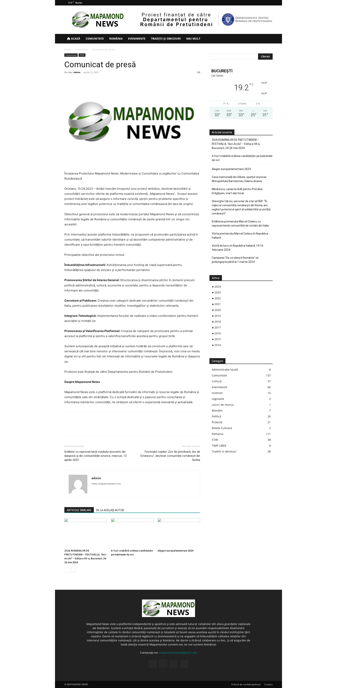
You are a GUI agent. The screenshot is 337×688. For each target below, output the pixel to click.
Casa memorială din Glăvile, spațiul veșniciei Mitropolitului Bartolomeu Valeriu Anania (239, 179)
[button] (268, 39)
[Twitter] (263, 2)
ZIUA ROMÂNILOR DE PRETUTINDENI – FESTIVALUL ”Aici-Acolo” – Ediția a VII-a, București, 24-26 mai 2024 (236, 144)
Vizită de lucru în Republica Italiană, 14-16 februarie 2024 (237, 247)
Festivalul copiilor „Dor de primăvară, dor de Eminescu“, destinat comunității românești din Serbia (170, 456)
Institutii (217, 393)
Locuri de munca (223, 404)
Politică (216, 416)
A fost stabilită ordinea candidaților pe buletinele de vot (242, 158)
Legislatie (218, 399)
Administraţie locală (225, 369)
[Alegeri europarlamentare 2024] (179, 532)
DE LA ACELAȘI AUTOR (110, 510)
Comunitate (95, 38)
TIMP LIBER (219, 445)
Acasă (75, 38)
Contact (268, 684)
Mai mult (193, 38)
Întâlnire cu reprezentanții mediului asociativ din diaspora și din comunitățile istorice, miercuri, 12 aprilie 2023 (95, 456)
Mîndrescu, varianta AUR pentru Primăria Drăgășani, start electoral (237, 191)
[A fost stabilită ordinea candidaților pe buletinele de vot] (132, 532)
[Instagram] (257, 2)
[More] (104, 428)
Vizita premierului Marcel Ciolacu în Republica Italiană (240, 235)
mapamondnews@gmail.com (178, 652)
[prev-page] (66, 570)
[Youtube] (270, 2)
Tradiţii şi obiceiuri (166, 38)
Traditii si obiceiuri (224, 451)
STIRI (82, 55)
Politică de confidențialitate (246, 684)
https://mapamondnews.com (106, 483)
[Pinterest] (86, 428)
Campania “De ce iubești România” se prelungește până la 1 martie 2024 (235, 259)
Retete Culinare (222, 428)
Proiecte (217, 422)
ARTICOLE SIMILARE (79, 510)
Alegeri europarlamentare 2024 (175, 550)
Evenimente (136, 38)
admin (77, 72)
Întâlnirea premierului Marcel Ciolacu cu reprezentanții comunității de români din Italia (240, 223)
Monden (217, 410)
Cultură (217, 381)
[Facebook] (250, 2)
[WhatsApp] (95, 428)
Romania (217, 434)
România (116, 38)
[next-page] (73, 570)
